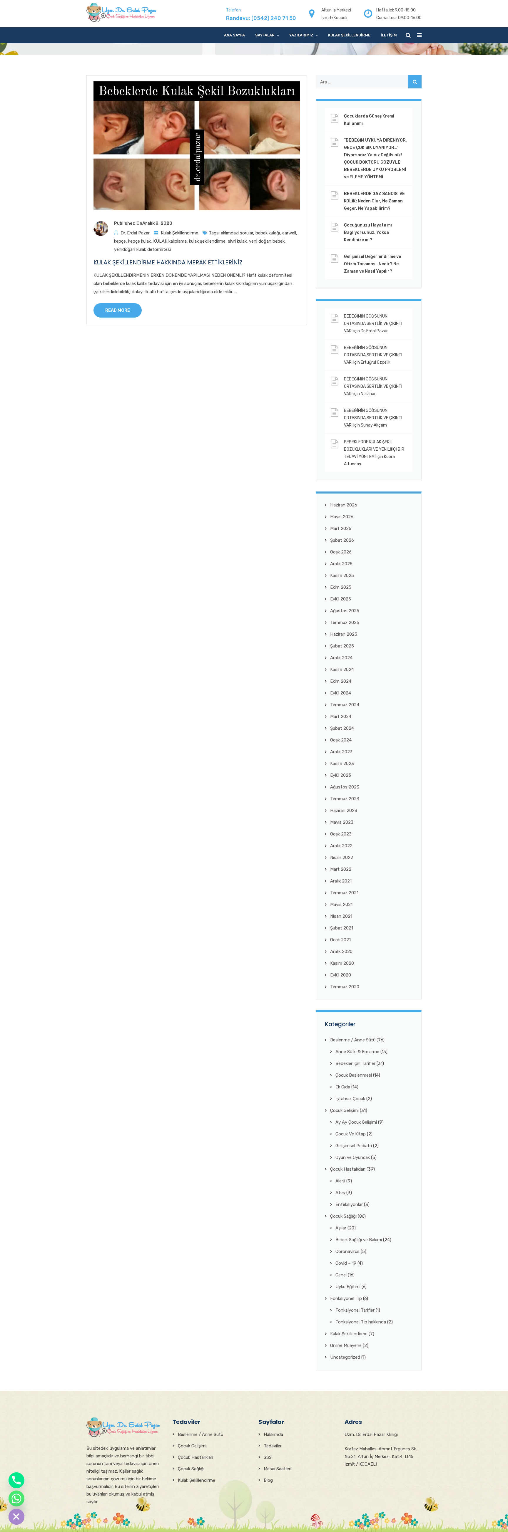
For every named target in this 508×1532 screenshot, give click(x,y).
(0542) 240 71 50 (273, 18)
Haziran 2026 (343, 505)
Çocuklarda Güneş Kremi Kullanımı (369, 120)
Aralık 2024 (341, 657)
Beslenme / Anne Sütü (352, 1040)
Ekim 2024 (340, 681)
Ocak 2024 (341, 740)
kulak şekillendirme (207, 241)
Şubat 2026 (342, 540)
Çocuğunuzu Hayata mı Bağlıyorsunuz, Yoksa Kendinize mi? (368, 232)
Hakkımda (273, 1434)
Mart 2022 (340, 869)
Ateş (340, 1192)
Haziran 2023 (343, 810)
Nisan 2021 (341, 916)
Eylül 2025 (340, 599)
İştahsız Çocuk (350, 1098)
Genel (341, 1275)
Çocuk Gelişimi (344, 1110)
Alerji (340, 1181)
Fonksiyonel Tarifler (355, 1310)
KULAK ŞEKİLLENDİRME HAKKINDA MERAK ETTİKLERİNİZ (168, 262)
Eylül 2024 (340, 693)
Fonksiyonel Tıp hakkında (360, 1322)
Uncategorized (345, 1357)
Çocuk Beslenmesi (353, 1075)
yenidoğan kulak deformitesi (142, 249)
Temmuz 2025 (344, 622)
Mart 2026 (340, 528)
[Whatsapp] (16, 1498)
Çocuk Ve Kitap (350, 1134)
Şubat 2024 (342, 728)
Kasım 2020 (342, 963)
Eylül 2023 (340, 775)
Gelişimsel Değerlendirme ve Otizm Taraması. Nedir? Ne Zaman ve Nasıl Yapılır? (372, 264)
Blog (268, 1480)
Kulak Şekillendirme (349, 35)
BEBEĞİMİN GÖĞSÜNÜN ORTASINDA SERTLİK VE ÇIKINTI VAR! (373, 323)
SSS (268, 1457)
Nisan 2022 (341, 857)
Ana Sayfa (234, 35)
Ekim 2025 (340, 587)
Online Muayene (346, 1345)
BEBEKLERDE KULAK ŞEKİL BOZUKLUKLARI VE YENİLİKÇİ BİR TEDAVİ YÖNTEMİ (374, 449)
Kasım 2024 (342, 669)
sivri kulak (237, 241)
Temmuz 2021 (344, 892)
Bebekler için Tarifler (355, 1063)
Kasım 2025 (342, 575)
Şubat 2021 (341, 928)
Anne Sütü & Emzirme (357, 1051)
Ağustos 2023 (344, 787)
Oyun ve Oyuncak (352, 1157)
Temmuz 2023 (344, 798)
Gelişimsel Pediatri (353, 1145)
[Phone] (16, 1480)
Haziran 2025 (343, 634)
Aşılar (340, 1228)
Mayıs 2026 (341, 516)
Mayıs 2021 (341, 904)
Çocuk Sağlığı (343, 1216)
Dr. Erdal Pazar (135, 233)
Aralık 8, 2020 (157, 223)
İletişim (389, 35)
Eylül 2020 (340, 975)
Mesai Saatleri (277, 1468)
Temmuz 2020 (344, 986)
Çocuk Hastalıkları (347, 1169)
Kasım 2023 (342, 763)
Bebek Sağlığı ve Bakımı (358, 1239)
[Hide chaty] (16, 1517)
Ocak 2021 (340, 939)
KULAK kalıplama (170, 241)
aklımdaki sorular (237, 233)
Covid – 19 (345, 1263)
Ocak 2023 (341, 834)
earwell (289, 233)
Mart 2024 (340, 716)
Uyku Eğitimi (347, 1286)
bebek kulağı (267, 233)
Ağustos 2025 (344, 610)
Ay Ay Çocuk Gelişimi (356, 1122)
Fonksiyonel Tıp (346, 1298)
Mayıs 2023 (341, 822)
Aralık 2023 (341, 751)
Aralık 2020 (341, 951)
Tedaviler (273, 1446)
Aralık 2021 (341, 881)
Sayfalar (265, 35)
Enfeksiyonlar (349, 1204)
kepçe (120, 241)
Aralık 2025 (341, 563)
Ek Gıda (342, 1087)
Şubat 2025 (342, 646)
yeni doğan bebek (267, 241)
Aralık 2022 (341, 845)
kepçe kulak (139, 241)
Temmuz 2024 (344, 704)
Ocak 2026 (341, 552)
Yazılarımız (301, 35)
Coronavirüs (347, 1251)
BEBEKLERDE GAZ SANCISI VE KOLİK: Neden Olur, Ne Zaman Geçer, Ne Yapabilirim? (374, 201)
